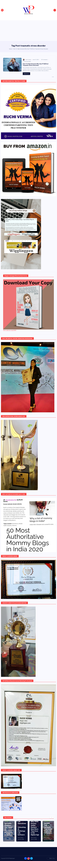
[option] (9, 831)
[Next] (53, 817)
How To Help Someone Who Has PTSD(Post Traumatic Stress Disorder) (30, 49)
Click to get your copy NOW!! (9, 330)
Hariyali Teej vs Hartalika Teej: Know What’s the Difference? (35, 829)
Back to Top (52, 858)
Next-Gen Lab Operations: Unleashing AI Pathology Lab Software (9, 827)
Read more (26, 73)
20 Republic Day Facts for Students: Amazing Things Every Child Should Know (48, 826)
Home (10, 49)
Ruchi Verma (28, 59)
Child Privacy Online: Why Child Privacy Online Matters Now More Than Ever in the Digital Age (22, 825)
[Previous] (50, 817)
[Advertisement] (28, 30)
